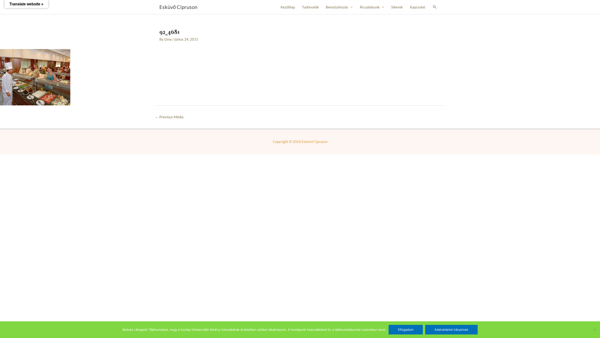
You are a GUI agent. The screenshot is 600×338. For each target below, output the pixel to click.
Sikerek (397, 7)
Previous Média (169, 117)
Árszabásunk (370, 7)
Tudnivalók (310, 7)
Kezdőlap (288, 7)
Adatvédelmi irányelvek (451, 329)
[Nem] (594, 329)
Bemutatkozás (337, 7)
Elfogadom (405, 329)
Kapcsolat (417, 7)
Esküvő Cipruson (178, 7)
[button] (434, 7)
